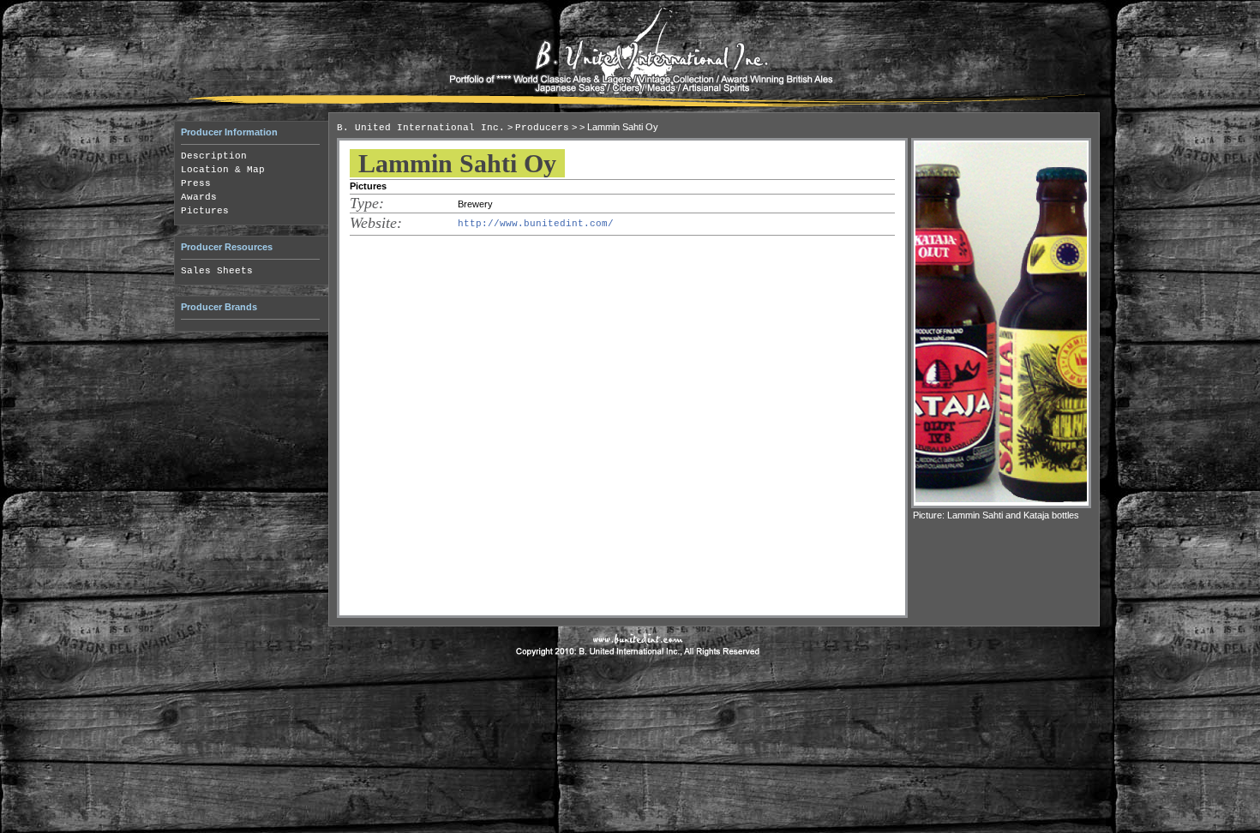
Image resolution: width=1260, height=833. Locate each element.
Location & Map (223, 170)
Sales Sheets (217, 271)
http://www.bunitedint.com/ (536, 224)
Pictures (205, 211)
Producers (542, 128)
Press (196, 183)
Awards (199, 197)
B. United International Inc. (421, 128)
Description (214, 156)
